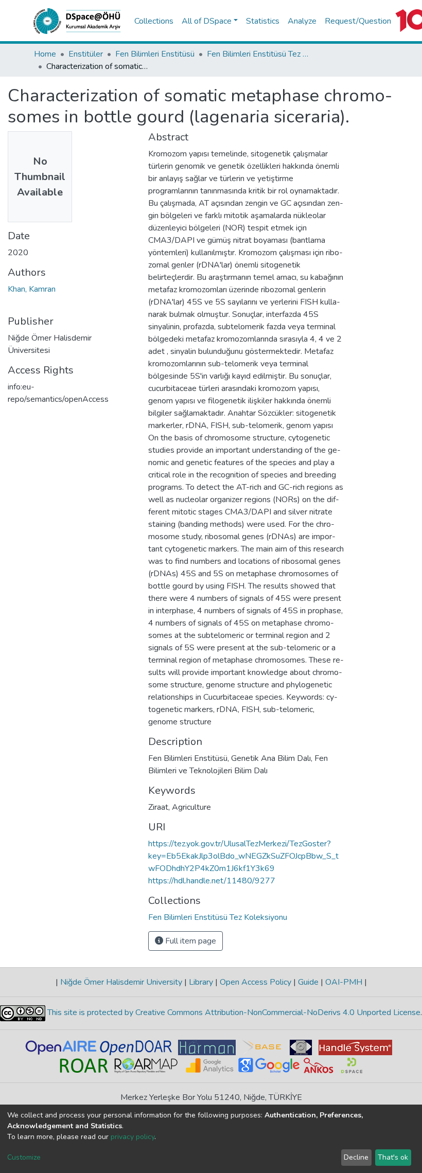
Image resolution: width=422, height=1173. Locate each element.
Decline (356, 1157)
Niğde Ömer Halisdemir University (121, 982)
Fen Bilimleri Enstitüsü (155, 54)
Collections (153, 21)
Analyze (302, 21)
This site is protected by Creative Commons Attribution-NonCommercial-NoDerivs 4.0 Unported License (232, 1013)
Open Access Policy (255, 982)
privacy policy (132, 1137)
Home (45, 54)
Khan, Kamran (32, 289)
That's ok (393, 1157)
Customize (24, 1157)
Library (201, 982)
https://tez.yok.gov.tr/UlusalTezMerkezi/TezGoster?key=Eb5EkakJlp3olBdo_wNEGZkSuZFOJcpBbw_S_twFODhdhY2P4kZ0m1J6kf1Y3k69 (243, 856)
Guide (308, 982)
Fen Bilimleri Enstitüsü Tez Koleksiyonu (258, 54)
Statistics (262, 21)
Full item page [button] (189, 941)
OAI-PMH (343, 982)
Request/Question (358, 21)
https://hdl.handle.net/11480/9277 (211, 880)
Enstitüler (85, 54)
